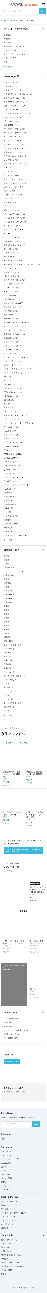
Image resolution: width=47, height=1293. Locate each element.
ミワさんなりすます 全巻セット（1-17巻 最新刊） (13, 942)
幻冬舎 (6, 633)
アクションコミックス (12, 152)
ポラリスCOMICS (11, 438)
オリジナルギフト (8, 1216)
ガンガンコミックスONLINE (15, 222)
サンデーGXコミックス (13, 179)
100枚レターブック (11, 1034)
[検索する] (42, 11)
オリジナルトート (8, 1220)
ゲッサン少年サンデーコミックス (17, 113)
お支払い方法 (6, 1243)
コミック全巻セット (12, 1018)
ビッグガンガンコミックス (14, 214)
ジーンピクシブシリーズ (13, 284)
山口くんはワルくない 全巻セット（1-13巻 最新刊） (35, 814)
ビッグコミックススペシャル (15, 164)
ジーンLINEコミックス (13, 465)
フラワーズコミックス (12, 349)
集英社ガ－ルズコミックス (14, 334)
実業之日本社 (9, 641)
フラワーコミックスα (12, 346)
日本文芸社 (8, 602)
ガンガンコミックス (12, 210)
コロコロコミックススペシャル (16, 102)
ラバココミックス (11, 427)
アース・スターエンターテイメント (18, 676)
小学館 (6, 563)
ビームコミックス (11, 121)
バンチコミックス (11, 268)
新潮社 (6, 610)
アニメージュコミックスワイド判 (17, 357)
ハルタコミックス (11, 241)
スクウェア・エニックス (13, 571)
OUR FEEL (8, 493)
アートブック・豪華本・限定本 (16, 1030)
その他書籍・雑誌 (11, 1038)
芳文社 (6, 606)
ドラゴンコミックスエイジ (14, 245)
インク (4, 1171)
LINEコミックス (10, 462)
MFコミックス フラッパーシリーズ (17, 369)
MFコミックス (9, 365)
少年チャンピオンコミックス (15, 106)
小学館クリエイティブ (12, 567)
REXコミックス (10, 253)
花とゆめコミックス (12, 318)
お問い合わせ (6, 1251)
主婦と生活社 (9, 656)
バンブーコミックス (12, 276)
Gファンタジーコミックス (14, 195)
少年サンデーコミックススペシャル (18, 94)
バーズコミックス (11, 311)
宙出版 (6, 618)
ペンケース (5, 1189)
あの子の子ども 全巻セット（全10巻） (12, 813)
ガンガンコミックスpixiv (14, 442)
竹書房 (6, 621)
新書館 (6, 629)
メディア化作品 (10, 50)
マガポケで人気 (10, 58)
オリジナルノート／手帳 (11, 1159)
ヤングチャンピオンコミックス (16, 133)
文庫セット (8, 1026)
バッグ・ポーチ (7, 1224)
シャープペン (6, 1174)
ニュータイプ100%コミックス (16, 237)
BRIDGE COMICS (11, 458)
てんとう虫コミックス (12, 117)
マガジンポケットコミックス (15, 156)
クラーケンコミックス (12, 645)
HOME (3, 1274)
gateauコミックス (11, 469)
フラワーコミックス (12, 342)
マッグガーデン (10, 672)
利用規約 (4, 1259)
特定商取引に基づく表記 (11, 1255)
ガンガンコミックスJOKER (14, 218)
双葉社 (6, 614)
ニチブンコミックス (12, 272)
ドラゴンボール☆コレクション (16, 54)
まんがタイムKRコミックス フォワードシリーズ (23, 264)
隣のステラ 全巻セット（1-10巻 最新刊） (35, 773)
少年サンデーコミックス (13, 90)
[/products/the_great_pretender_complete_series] (14, 927)
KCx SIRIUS (8, 407)
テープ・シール (7, 1186)
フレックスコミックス (12, 703)
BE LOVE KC (9, 376)
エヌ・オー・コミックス (13, 187)
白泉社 (6, 579)
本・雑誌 (4, 1209)
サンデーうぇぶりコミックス (15, 183)
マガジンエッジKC (11, 109)
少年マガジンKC (10, 86)
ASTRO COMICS (10, 473)
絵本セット (8, 1022)
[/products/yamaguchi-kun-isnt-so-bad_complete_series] (35, 800)
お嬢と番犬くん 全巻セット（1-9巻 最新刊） (12, 774)
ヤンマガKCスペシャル (13, 136)
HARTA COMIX (10, 299)
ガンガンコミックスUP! (13, 226)
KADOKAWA (9, 575)
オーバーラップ (10, 594)
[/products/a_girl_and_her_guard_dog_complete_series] (12, 760)
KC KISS (7, 380)
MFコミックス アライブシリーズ (17, 373)
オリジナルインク (8, 1155)
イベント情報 (6, 1270)
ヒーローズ (8, 699)
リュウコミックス (11, 353)
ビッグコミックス (11, 160)
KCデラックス (9, 191)
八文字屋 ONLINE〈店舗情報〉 (13, 1266)
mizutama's (6, 1163)
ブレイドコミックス (12, 206)
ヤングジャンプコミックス (14, 129)
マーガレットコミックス (13, 330)
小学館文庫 (8, 508)
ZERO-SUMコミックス (13, 392)
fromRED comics (10, 481)
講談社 (6, 560)
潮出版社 (7, 637)
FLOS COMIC (9, 489)
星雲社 (6, 683)
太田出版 (7, 668)
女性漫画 (7, 42)
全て (5, 62)
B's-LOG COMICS (11, 295)
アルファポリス (10, 680)
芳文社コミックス (11, 256)
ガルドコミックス (11, 202)
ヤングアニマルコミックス (14, 140)
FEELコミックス (10, 431)
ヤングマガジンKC (11, 175)
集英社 (6, 556)
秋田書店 (7, 583)
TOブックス (8, 687)
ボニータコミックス (12, 419)
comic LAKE (9, 400)
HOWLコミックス (11, 396)
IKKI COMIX (8, 125)
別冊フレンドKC (10, 384)
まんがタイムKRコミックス (14, 260)
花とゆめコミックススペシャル (16, 322)
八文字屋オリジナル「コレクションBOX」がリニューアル (23, 850)
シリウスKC (8, 198)
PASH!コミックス (11, 450)
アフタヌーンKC (10, 171)
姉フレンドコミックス (12, 388)
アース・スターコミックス (14, 280)
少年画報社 (8, 598)
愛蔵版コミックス (11, 338)
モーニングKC (9, 167)
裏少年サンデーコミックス (14, 98)
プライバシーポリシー (10, 1262)
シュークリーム (10, 691)
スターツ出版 (9, 649)
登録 (36, 1124)
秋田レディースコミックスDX (15, 415)
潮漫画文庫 (8, 527)
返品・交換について (9, 1247)
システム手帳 (6, 1178)
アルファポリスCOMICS (13, 303)
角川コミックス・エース (13, 229)
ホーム (4, 728)
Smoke (33, 989)
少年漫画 (7, 35)
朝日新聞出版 (9, 707)
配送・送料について (9, 1240)
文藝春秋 (7, 664)
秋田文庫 (7, 520)
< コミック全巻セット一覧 (12, 20)
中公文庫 (7, 512)
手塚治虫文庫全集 (11, 516)
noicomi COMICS (11, 446)
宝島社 (6, 710)
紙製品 (4, 1182)
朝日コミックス (10, 411)
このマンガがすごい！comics (15, 535)
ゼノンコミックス (11, 249)
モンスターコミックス (12, 307)
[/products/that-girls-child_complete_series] (12, 800)
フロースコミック (11, 287)
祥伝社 (6, 625)
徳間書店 (7, 652)
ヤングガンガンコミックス (14, 148)
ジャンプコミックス (12, 82)
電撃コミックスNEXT (12, 291)
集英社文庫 (8, 500)
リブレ (6, 695)
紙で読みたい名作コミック (14, 46)
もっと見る (8, 66)
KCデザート (8, 404)
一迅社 (6, 587)
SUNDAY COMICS (11, 524)
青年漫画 (7, 39)
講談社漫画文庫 (10, 504)
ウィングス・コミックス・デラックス (19, 423)
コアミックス (9, 591)
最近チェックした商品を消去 (15, 1092)
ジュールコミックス (12, 435)
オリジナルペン (7, 1151)
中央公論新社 (9, 660)
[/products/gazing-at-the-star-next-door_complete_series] (35, 760)
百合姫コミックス (11, 496)
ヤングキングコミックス (13, 144)
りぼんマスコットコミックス (15, 326)
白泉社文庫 (8, 531)
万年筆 (4, 1167)
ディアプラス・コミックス (14, 477)
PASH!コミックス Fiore (13, 454)
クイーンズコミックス (12, 361)
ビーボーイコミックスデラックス (17, 485)
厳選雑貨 (4, 1228)
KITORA (7, 233)
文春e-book (8, 315)
